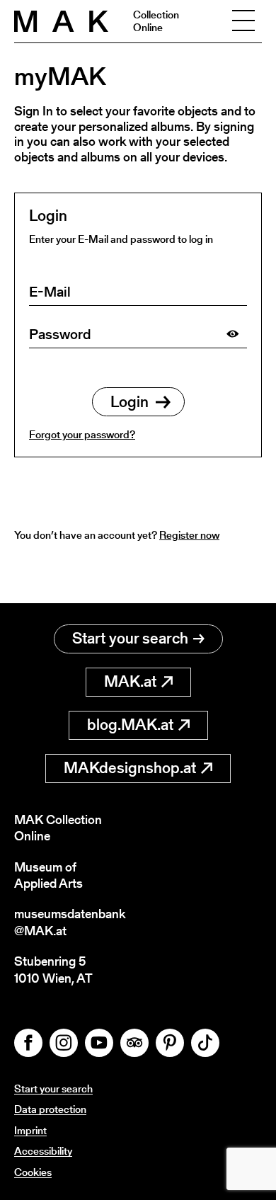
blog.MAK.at (130, 725)
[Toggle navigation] (243, 21)
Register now (189, 534)
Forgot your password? (82, 434)
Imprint (30, 1130)
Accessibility (43, 1150)
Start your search (130, 638)
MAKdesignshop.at (130, 768)
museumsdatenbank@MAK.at (69, 922)
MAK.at (130, 681)
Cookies (33, 1172)
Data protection (50, 1109)
